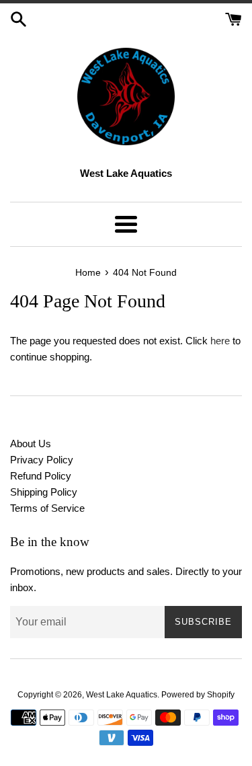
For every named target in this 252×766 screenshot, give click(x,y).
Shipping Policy (43, 492)
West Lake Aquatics (121, 694)
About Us (30, 443)
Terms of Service (47, 508)
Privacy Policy (41, 459)
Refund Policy (40, 476)
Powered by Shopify (198, 694)
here (220, 340)
